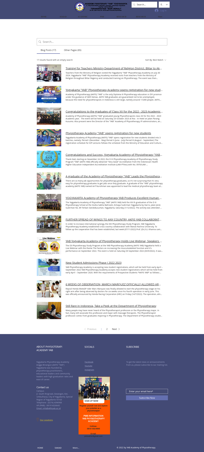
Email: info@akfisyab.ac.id (48, 408)
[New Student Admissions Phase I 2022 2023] (49, 267)
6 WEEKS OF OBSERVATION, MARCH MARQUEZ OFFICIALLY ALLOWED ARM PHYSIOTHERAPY (114, 284)
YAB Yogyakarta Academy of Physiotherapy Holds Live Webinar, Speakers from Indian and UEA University (114, 241)
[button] (89, 329)
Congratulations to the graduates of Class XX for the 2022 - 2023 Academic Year (114, 111)
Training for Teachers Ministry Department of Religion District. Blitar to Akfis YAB (114, 68)
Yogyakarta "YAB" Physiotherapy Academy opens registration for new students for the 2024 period (114, 90)
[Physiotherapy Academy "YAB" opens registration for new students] (49, 137)
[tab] (48, 50)
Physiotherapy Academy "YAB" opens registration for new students (108, 133)
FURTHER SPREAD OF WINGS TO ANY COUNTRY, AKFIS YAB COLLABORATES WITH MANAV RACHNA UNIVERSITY (114, 219)
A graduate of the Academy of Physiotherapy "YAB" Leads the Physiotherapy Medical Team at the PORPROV (114, 176)
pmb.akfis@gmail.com (93, 436)
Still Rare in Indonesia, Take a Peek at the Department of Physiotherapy (111, 306)
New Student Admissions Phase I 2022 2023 (93, 263)
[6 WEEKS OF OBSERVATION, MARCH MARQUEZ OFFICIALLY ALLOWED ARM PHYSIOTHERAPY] (49, 289)
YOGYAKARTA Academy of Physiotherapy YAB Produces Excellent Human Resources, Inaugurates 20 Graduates (114, 198)
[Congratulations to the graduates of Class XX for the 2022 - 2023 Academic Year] (49, 116)
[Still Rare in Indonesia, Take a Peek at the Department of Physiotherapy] (49, 310)
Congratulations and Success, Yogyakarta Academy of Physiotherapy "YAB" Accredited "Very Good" (114, 155)
